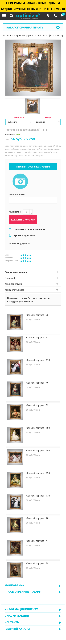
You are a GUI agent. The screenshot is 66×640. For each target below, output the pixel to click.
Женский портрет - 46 (37, 382)
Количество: (15, 212)
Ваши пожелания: (17, 194)
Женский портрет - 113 (38, 360)
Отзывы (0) (10, 278)
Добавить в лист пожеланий (29, 229)
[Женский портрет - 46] (15, 389)
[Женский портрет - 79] (15, 412)
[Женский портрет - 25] (15, 322)
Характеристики (13, 284)
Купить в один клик (24, 235)
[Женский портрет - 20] (15, 525)
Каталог (7, 35)
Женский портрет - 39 (37, 563)
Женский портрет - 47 (37, 541)
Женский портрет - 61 (37, 337)
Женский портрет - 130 (38, 495)
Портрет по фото (45, 35)
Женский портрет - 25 (37, 315)
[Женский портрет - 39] (15, 570)
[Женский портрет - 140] (15, 457)
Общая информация (16, 272)
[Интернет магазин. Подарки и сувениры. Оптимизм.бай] (33, 16)
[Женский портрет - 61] (15, 344)
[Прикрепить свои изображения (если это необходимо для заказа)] (20, 181)
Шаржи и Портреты (23, 35)
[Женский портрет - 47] (15, 548)
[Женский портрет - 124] (15, 480)
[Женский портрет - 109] (15, 435)
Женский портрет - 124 (38, 473)
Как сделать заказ (14, 290)
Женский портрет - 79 (37, 405)
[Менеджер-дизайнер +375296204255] (55, 15)
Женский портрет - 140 (38, 450)
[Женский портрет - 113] (15, 367)
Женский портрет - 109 (38, 428)
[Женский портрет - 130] (15, 502)
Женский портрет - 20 (37, 518)
